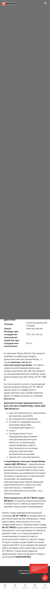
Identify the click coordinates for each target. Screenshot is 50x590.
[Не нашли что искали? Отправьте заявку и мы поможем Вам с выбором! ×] (45, 578)
